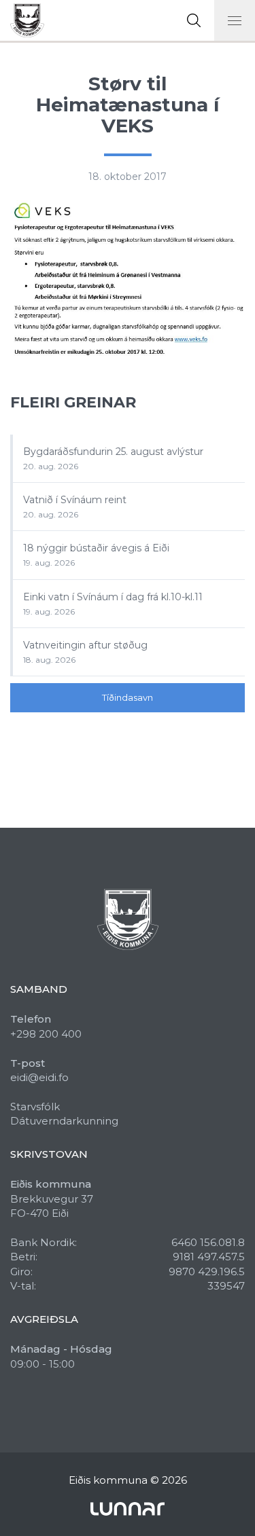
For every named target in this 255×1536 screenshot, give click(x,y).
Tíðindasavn (127, 697)
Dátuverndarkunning (64, 1120)
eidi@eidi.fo (39, 1077)
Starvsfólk (35, 1106)
